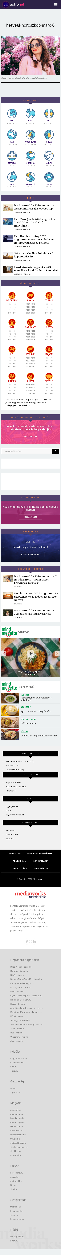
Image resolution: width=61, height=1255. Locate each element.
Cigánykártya (12, 806)
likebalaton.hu (16, 1126)
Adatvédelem (19, 861)
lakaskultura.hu (17, 1118)
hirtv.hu (13, 1067)
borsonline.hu (16, 1173)
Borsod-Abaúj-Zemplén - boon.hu (26, 979)
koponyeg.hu (16, 1211)
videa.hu (14, 1215)
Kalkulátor (10, 830)
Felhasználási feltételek (39, 853)
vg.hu (13, 1088)
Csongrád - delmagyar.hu (22, 983)
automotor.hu (16, 1114)
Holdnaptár (11, 790)
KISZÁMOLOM (30, 436)
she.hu (13, 1189)
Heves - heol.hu (17, 1004)
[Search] (55, 451)
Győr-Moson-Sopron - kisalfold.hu (26, 995)
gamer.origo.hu (17, 1122)
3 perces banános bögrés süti (35, 711)
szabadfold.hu (17, 1062)
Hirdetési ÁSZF (20, 868)
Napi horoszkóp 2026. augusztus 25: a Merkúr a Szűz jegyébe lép (34, 207)
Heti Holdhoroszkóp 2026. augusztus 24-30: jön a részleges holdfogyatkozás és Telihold (34, 239)
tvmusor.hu (15, 1155)
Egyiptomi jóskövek (15, 814)
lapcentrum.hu (17, 1219)
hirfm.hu (14, 1241)
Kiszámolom (30, 517)
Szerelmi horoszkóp (15, 769)
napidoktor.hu (16, 1130)
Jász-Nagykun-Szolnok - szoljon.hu (26, 1008)
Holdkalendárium (30, 554)
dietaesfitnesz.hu (18, 1143)
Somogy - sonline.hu (20, 1020)
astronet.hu (15, 1110)
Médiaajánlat (41, 868)
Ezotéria (9, 838)
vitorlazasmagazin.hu (20, 1147)
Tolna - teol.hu (17, 1028)
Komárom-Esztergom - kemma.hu (26, 1012)
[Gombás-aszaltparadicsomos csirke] (11, 734)
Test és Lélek (12, 834)
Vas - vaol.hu (16, 1033)
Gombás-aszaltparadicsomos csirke (39, 735)
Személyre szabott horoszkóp (20, 761)
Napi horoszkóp (13, 782)
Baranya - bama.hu (19, 971)
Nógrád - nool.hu (18, 1016)
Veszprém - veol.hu (19, 1037)
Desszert (26, 707)
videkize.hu (15, 1151)
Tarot (8, 810)
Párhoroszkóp (12, 765)
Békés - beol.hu (17, 975)
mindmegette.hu (18, 1134)
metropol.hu (16, 1181)
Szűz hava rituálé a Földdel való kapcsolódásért (33, 255)
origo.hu (14, 1071)
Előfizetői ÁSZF (40, 861)
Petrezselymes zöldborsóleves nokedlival (36, 699)
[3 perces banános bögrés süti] (11, 710)
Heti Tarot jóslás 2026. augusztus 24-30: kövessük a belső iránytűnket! (34, 222)
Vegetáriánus (28, 719)
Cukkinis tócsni (29, 723)
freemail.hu (15, 1207)
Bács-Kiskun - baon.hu (21, 967)
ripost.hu (14, 1177)
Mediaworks (38, 879)
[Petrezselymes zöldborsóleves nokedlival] (11, 698)
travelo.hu (15, 1139)
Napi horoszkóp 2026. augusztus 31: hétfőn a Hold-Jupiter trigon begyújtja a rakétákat (36, 579)
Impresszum (14, 853)
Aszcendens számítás (16, 786)
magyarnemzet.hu (18, 1058)
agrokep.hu (15, 1092)
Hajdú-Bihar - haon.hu (20, 1000)
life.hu (13, 1185)
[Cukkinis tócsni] (11, 722)
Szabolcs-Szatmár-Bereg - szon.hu (26, 1024)
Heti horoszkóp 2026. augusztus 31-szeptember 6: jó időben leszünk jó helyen (36, 597)
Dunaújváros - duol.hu (20, 987)
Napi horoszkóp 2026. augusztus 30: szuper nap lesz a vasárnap (34, 612)
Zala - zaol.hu (16, 1041)
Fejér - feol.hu (17, 991)
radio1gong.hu (17, 1236)
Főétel (24, 731)
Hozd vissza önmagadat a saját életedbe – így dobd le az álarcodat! (36, 268)
